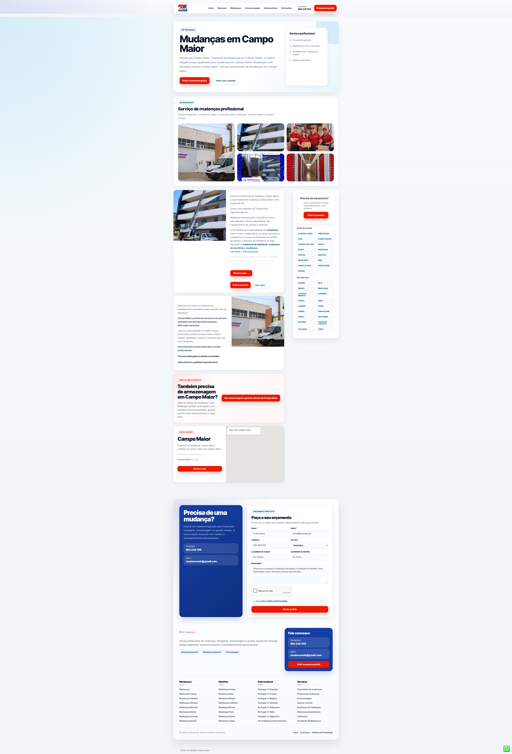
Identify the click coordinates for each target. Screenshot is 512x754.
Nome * (254, 528)
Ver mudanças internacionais (272, 721)
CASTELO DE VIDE (306, 244)
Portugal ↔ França (267, 694)
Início (211, 8)
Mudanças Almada (188, 703)
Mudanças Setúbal (188, 698)
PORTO (301, 317)
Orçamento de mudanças (309, 689)
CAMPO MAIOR (324, 239)
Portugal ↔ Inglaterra (268, 716)
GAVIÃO (301, 255)
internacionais (250, 251)
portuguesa (188, 463)
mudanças (272, 230)
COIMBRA (322, 294)
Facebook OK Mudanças (309, 721)
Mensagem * (257, 563)
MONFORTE (303, 260)
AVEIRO (301, 283)
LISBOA (301, 311)
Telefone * (256, 540)
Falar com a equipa (225, 80)
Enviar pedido (290, 609)
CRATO (321, 244)
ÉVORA (301, 301)
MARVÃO (322, 255)
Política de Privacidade (277, 601)
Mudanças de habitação (309, 707)
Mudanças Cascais (188, 716)
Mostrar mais (241, 273)
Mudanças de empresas (308, 712)
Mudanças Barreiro (188, 707)
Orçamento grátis (325, 8)
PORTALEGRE (323, 266)
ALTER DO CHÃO (305, 234)
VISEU (320, 329)
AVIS (300, 239)
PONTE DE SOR (304, 266)
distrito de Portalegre (209, 463)
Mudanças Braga (227, 698)
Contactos (286, 8)
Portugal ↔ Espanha (268, 689)
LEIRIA (321, 306)
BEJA (320, 283)
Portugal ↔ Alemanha (269, 707)
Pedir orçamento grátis (195, 80)
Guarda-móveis (304, 703)
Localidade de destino (300, 552)
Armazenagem (252, 8)
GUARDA (302, 306)
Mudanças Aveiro (227, 689)
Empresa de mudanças (308, 694)
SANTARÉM (323, 317)
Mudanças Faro (226, 712)
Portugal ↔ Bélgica (267, 698)
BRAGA (301, 288)
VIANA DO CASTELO (322, 323)
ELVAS (301, 250)
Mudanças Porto (227, 716)
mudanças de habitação (255, 244)
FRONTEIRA (323, 250)
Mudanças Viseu (227, 721)
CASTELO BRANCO (302, 294)
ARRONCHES (323, 234)
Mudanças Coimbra (228, 703)
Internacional (270, 8)
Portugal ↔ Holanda (268, 703)
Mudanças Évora (227, 707)
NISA (320, 260)
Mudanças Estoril (187, 721)
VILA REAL (302, 329)
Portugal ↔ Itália (266, 712)
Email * (294, 528)
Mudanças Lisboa (188, 694)
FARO (320, 301)
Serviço (294, 540)
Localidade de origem (260, 552)
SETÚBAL (302, 322)
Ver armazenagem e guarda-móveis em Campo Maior (250, 398)
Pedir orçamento (240, 285)
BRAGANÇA (323, 288)
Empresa (222, 8)
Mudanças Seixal (187, 712)
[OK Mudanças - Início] (190, 8)
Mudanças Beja (226, 694)
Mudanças (236, 8)
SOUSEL (301, 271)
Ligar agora (260, 285)
